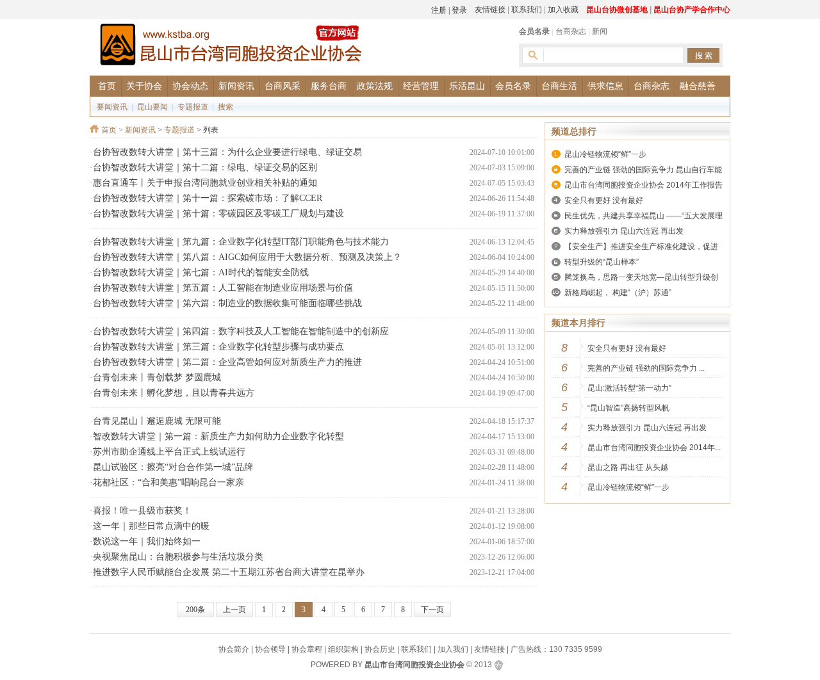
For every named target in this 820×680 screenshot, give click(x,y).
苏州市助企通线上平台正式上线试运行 (169, 452)
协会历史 (380, 649)
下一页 (432, 609)
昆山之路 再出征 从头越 (627, 467)
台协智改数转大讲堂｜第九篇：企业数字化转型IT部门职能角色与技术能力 (241, 242)
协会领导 (270, 649)
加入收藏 (563, 9)
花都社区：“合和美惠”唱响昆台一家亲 (168, 482)
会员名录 (534, 31)
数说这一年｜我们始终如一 (147, 541)
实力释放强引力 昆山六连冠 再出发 (624, 231)
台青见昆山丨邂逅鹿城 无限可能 (157, 421)
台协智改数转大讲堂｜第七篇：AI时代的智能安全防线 (201, 272)
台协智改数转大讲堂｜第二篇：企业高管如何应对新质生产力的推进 (227, 362)
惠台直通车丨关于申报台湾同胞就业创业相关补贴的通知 (205, 183)
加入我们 (453, 649)
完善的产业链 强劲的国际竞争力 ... (646, 368)
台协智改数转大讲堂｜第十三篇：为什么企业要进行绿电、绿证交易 (227, 152)
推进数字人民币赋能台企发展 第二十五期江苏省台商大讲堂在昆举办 (229, 572)
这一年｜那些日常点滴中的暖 (151, 526)
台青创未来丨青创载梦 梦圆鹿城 (157, 377)
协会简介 (233, 649)
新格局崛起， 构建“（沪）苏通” (617, 292)
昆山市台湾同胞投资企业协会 (414, 664)
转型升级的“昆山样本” (601, 261)
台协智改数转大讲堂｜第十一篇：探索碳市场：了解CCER (207, 198)
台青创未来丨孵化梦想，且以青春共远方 (173, 393)
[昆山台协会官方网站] (230, 46)
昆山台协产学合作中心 (691, 9)
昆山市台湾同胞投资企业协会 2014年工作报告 (643, 185)
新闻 (599, 31)
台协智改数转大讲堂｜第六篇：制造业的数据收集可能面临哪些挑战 (227, 303)
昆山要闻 (152, 106)
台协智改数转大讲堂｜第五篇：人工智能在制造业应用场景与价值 (223, 288)
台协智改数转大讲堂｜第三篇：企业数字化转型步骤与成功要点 (218, 347)
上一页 (234, 609)
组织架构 (343, 649)
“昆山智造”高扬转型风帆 (628, 407)
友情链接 (490, 9)
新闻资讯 (140, 129)
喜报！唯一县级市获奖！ (142, 510)
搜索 (225, 106)
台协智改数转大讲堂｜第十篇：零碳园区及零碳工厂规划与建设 (218, 213)
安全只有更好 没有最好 (603, 200)
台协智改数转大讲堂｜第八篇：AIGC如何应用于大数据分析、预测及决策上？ (247, 257)
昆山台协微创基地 (617, 9)
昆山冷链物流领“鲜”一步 (605, 154)
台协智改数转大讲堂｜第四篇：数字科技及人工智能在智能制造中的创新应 (241, 331)
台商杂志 (570, 31)
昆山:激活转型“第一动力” (629, 388)
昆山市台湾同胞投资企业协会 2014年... (654, 447)
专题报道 (192, 106)
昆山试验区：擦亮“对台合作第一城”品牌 (173, 467)
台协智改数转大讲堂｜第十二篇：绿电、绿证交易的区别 (205, 167)
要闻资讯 (112, 106)
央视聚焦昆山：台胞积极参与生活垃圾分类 (178, 557)
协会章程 (306, 649)
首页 (109, 129)
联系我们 (526, 9)
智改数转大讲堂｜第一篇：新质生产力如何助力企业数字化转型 (218, 436)
